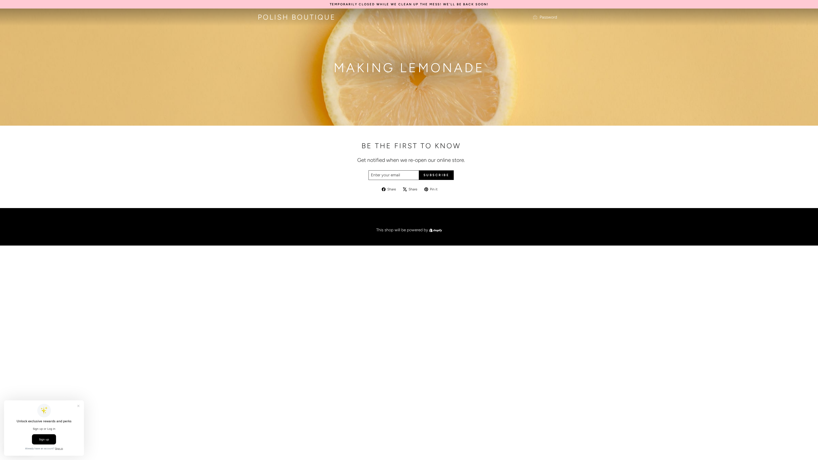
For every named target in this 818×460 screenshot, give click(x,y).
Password (548, 17)
